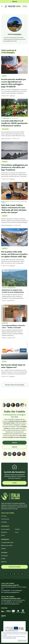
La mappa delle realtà (7, 542)
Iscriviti (14, 483)
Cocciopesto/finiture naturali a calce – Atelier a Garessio (13, 326)
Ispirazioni (4, 532)
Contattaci (4, 522)
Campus (3, 548)
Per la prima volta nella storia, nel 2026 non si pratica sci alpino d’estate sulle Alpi (14, 254)
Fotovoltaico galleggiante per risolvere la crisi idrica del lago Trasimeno (14, 167)
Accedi (25, 6)
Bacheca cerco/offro (7, 545)
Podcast (17, 529)
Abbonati (14, 442)
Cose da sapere (5, 529)
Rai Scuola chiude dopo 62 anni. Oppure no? (13, 366)
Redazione (12, 95)
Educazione (5, 129)
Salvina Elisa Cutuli (6, 138)
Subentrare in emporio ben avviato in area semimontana (13, 291)
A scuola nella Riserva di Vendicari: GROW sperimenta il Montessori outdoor (14, 123)
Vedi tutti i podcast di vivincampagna (14, 385)
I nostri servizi (5, 519)
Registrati (14, 447)
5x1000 (3, 559)
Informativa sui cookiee (11, 638)
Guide (3, 535)
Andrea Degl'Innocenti (6, 225)
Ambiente (4, 215)
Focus (16, 532)
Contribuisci (4, 555)
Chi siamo (4, 516)
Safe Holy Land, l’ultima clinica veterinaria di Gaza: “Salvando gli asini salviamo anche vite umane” (13, 208)
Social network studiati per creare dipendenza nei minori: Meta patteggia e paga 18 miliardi (13, 83)
